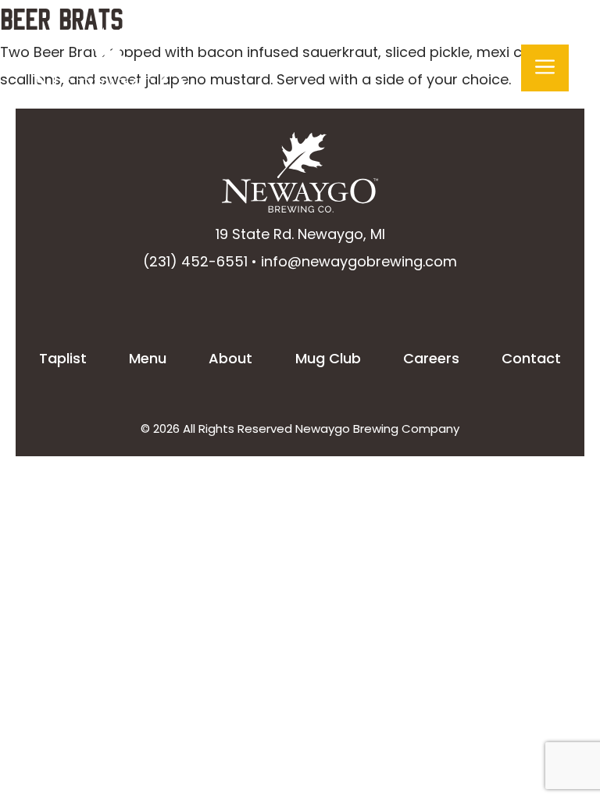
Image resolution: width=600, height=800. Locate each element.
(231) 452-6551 (195, 261)
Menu (147, 358)
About (230, 358)
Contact (531, 358)
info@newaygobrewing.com (359, 261)
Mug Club (328, 358)
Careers (431, 358)
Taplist (63, 358)
